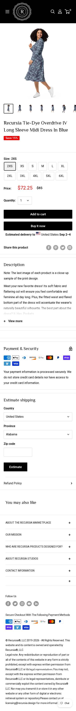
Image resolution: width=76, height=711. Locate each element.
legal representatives (41, 669)
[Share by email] (69, 247)
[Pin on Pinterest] (55, 247)
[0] (67, 11)
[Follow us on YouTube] (29, 603)
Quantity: (9, 200)
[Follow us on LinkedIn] (36, 603)
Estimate (15, 467)
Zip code (9, 444)
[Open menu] (7, 11)
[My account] (60, 12)
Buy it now (38, 226)
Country (9, 408)
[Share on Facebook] (48, 247)
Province (9, 426)
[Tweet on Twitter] (62, 247)
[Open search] (53, 12)
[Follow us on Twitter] (15, 603)
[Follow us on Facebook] (8, 603)
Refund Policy (13, 483)
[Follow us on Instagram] (22, 603)
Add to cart (38, 214)
